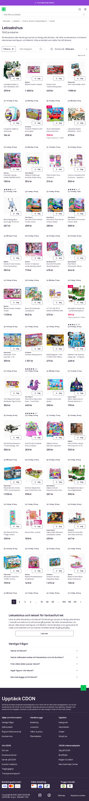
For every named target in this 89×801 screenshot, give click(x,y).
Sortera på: (60, 49)
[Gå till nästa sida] (80, 602)
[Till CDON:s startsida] (4, 9)
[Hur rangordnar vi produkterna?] (52, 49)
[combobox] (44, 14)
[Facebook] (49, 795)
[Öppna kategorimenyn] (85, 9)
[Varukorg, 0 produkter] (80, 9)
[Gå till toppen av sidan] (83, 688)
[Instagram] (40, 795)
